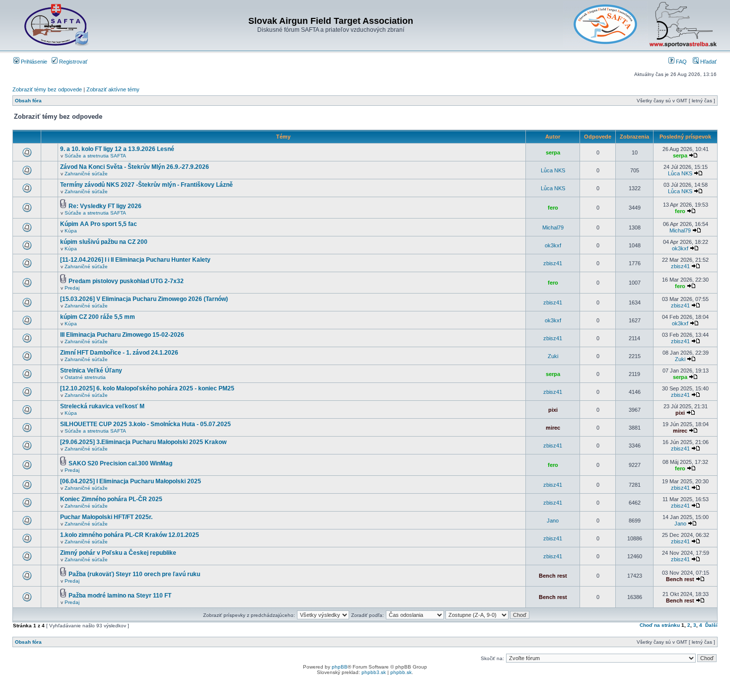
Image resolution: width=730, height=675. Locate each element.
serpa (553, 152)
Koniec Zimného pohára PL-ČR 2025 (111, 499)
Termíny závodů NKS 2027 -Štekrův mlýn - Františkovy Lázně (146, 184)
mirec (553, 428)
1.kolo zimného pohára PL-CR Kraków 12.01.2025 (129, 534)
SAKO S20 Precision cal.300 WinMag (120, 463)
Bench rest (553, 576)
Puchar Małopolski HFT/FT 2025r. (106, 517)
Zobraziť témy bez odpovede (47, 89)
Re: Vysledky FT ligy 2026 (105, 206)
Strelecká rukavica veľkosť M (102, 406)
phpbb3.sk (374, 672)
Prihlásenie (33, 62)
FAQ (680, 62)
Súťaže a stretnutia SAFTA (95, 155)
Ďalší (711, 625)
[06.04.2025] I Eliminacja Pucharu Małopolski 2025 (130, 481)
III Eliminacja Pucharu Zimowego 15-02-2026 (122, 334)
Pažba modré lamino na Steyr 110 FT (120, 595)
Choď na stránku (660, 625)
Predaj (72, 288)
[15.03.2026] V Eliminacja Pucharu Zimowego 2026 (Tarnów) (144, 299)
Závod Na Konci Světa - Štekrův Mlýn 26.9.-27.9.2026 (134, 166)
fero (553, 208)
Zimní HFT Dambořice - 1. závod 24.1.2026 (119, 352)
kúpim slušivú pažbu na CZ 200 (103, 241)
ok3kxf (553, 245)
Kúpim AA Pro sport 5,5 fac (98, 224)
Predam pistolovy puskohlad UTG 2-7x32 (126, 281)
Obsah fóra (28, 100)
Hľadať (708, 62)
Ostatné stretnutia (85, 377)
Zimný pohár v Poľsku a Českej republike (118, 552)
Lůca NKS (553, 170)
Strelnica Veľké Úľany (91, 370)
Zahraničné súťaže (86, 173)
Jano (553, 521)
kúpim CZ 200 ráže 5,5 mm (97, 316)
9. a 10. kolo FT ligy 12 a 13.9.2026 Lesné (117, 149)
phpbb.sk (401, 672)
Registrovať (72, 62)
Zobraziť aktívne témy (113, 89)
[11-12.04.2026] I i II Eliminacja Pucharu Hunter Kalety (135, 259)
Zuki (553, 356)
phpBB (340, 667)
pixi (553, 410)
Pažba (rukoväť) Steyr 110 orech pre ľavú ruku (134, 574)
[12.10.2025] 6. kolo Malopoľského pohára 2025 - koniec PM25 (147, 388)
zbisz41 (552, 263)
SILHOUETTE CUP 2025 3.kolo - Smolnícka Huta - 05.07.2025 (145, 424)
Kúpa (71, 230)
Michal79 (553, 227)
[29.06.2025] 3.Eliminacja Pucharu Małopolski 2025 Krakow (143, 442)
